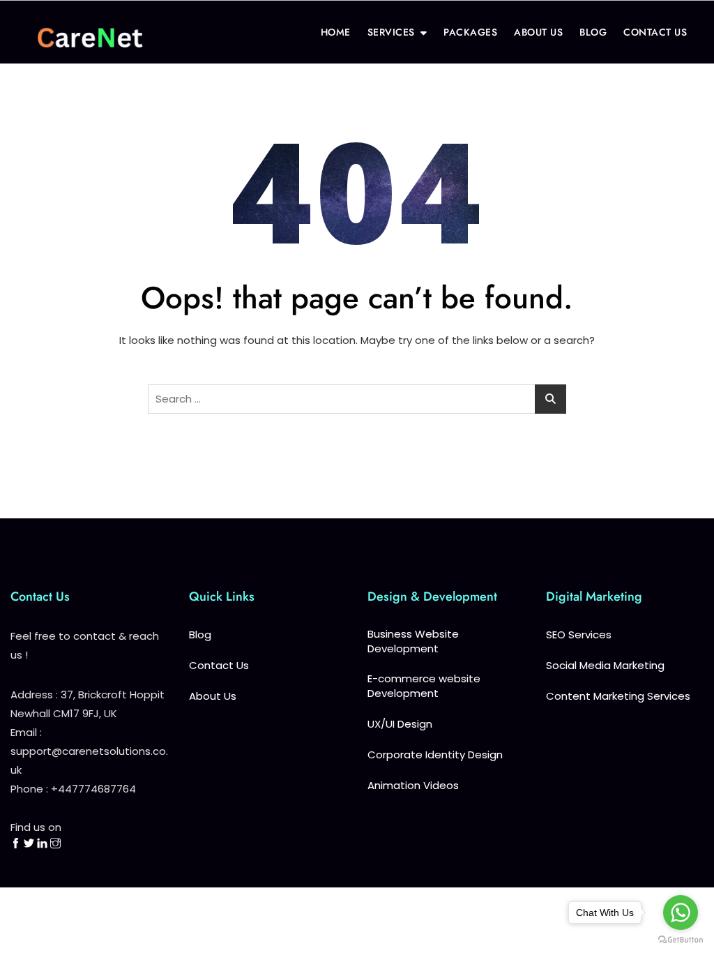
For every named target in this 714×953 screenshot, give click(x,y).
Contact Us (219, 665)
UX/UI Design (399, 723)
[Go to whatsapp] (680, 912)
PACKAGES (470, 32)
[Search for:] (357, 399)
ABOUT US (538, 32)
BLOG (593, 32)
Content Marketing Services (618, 696)
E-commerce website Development (423, 685)
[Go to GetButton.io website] (680, 939)
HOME (336, 32)
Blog (200, 634)
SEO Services (579, 634)
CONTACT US (655, 32)
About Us (212, 696)
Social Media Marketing (605, 665)
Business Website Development (413, 641)
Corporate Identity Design (435, 754)
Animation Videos (413, 785)
